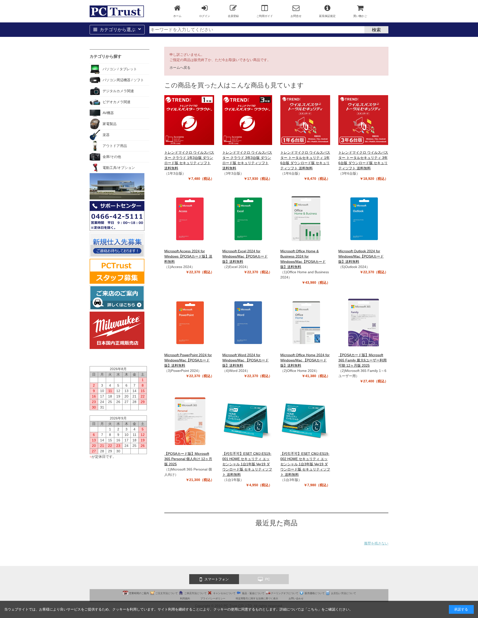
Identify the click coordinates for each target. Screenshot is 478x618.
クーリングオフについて (284, 593)
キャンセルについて (224, 593)
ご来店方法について (195, 593)
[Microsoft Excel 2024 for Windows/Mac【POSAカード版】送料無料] (247, 219)
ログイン (204, 15)
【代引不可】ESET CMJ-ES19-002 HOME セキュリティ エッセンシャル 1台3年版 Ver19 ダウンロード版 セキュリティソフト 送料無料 (305, 464)
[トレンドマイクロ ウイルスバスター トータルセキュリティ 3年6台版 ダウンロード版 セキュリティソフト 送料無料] (363, 120)
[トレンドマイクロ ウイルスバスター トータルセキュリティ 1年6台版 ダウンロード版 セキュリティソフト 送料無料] (305, 120)
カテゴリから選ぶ (117, 29)
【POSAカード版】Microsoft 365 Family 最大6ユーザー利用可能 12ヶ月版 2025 (362, 360)
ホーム (177, 15)
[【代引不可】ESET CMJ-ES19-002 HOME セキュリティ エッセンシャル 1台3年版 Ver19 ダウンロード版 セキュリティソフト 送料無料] (305, 421)
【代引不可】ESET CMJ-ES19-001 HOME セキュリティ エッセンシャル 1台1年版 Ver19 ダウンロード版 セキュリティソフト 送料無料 (247, 464)
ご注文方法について (166, 593)
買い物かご (360, 15)
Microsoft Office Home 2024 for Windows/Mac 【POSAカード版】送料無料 (305, 360)
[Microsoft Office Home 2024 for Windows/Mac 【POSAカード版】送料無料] (305, 322)
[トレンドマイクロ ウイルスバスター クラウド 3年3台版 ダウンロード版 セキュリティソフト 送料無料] (247, 120)
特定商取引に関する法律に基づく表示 (257, 598)
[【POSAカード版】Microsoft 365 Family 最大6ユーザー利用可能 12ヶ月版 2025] (363, 322)
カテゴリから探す (105, 56)
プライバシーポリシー (212, 598)
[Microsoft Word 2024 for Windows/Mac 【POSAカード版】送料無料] (247, 322)
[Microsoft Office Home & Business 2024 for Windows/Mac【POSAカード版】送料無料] (305, 219)
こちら (312, 609)
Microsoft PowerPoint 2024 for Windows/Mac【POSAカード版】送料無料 (188, 360)
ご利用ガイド (264, 15)
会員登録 (233, 15)
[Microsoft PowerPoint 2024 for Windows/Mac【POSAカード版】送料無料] (189, 322)
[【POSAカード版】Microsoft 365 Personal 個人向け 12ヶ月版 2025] (189, 421)
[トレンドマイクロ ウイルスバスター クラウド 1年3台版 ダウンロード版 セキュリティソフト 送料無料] (189, 120)
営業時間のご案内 (139, 593)
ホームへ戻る (180, 67)
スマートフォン (216, 579)
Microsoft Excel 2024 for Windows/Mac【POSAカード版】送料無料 (245, 256)
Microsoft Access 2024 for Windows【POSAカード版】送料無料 (188, 256)
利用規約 (185, 598)
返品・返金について (253, 593)
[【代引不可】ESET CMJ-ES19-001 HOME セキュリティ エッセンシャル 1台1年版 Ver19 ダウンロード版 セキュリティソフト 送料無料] (247, 421)
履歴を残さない (376, 543)
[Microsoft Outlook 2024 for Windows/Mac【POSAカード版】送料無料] (363, 219)
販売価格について (315, 593)
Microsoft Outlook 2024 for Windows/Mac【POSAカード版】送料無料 (361, 256)
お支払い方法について (343, 593)
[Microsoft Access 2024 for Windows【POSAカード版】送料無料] (189, 219)
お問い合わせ (296, 598)
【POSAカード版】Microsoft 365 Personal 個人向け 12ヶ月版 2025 (188, 459)
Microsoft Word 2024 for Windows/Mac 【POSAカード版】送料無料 (245, 360)
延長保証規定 (327, 15)
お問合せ (296, 15)
